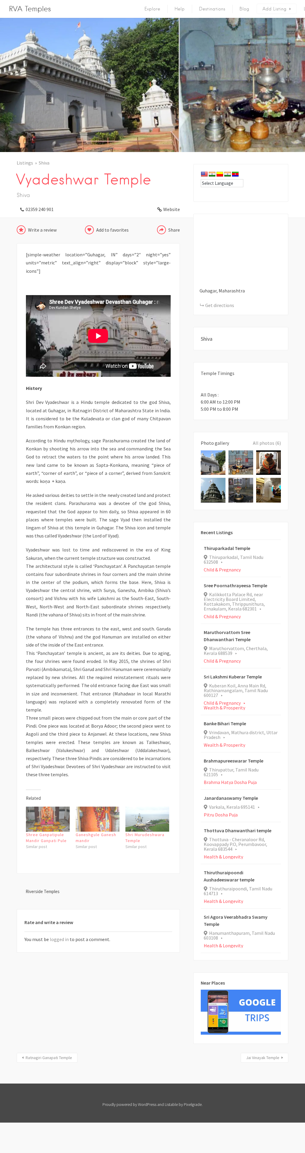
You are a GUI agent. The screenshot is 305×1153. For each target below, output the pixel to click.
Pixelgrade (193, 1104)
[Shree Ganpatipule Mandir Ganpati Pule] (48, 819)
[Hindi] (212, 174)
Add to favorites (112, 230)
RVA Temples (30, 8)
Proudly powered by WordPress (129, 1104)
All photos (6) (267, 443)
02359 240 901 (40, 209)
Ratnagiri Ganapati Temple (49, 1057)
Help (180, 9)
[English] (204, 174)
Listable (171, 1104)
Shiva (44, 163)
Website (171, 209)
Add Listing (274, 9)
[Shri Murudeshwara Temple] (147, 819)
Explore (152, 9)
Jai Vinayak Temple (262, 1057)
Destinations (212, 9)
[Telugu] (235, 174)
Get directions (219, 305)
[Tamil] (227, 174)
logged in (59, 939)
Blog (244, 9)
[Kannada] (219, 174)
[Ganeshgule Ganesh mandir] (97, 819)
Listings (25, 163)
